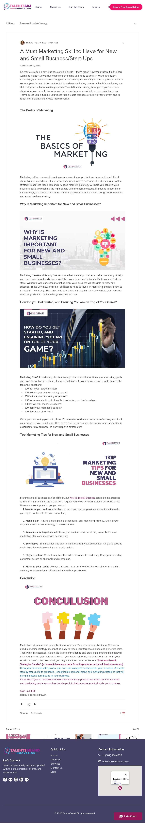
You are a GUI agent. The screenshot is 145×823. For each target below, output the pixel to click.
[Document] (27, 780)
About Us (56, 759)
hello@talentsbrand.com (115, 761)
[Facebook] (5, 780)
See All (136, 729)
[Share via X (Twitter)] (28, 704)
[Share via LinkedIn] (35, 704)
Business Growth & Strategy (33, 23)
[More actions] (123, 42)
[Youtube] (10, 780)
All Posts (10, 23)
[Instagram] (16, 780)
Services (55, 763)
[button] (135, 23)
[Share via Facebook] (21, 704)
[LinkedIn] (21, 780)
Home (54, 755)
